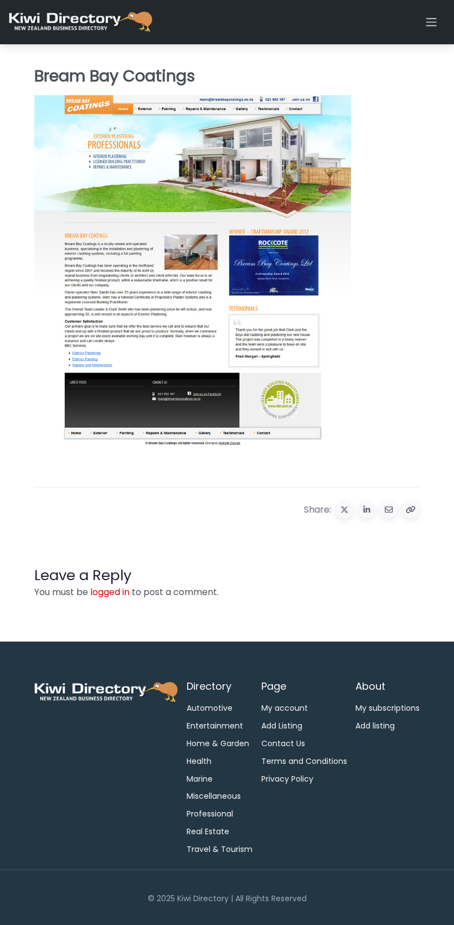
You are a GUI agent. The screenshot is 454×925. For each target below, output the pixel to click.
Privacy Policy (287, 778)
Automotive (210, 708)
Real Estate (208, 831)
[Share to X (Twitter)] (344, 510)
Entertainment (215, 725)
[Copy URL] (411, 510)
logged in (110, 592)
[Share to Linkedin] (366, 510)
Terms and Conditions (304, 761)
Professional (210, 813)
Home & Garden (218, 743)
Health (199, 761)
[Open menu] (431, 22)
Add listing (375, 725)
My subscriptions (387, 708)
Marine (200, 778)
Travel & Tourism (219, 849)
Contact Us (283, 743)
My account (284, 708)
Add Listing (281, 725)
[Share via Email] (389, 510)
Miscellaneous (214, 796)
